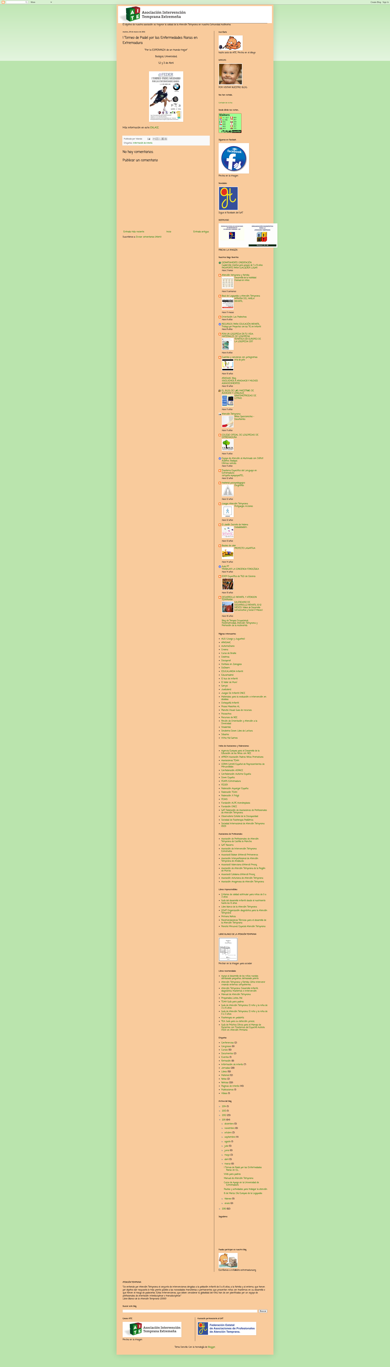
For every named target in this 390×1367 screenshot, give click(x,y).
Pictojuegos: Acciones (243, 506)
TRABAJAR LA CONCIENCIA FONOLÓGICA (240, 569)
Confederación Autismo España (236, 774)
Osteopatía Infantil (230, 703)
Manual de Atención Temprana (236, 994)
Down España (228, 777)
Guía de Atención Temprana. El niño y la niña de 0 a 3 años (244, 1013)
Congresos (226, 1046)
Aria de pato (239, 359)
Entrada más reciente (133, 231)
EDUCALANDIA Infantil (232, 671)
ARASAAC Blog (229, 378)
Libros (224, 1071)
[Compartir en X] (159, 138)
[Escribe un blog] (157, 138)
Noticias (224, 1082)
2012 (224, 1115)
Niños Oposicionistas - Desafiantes (244, 418)
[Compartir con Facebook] (162, 138)
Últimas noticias (229, 463)
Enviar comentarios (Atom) (148, 237)
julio (227, 1146)
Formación (226, 1061)
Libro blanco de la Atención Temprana (239, 906)
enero (227, 1203)
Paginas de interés (230, 1086)
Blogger (211, 1347)
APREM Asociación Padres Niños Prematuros (242, 757)
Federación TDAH (229, 792)
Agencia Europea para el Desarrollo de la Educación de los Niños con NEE (240, 752)
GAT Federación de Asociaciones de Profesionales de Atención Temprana (244, 812)
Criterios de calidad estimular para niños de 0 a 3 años (243, 896)
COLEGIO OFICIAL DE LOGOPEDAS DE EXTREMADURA (240, 436)
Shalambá (226, 727)
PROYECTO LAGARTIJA (244, 548)
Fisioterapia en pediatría (232, 1017)
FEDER (224, 785)
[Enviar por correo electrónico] (154, 138)
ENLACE (154, 127)
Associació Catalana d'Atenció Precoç (238, 874)
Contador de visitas (225, 103)
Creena (224, 649)
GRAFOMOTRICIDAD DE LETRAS (245, 397)
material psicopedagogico (233, 483)
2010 (224, 1209)
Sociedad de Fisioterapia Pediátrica (237, 820)
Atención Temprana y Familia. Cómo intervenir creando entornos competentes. (243, 983)
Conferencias (227, 1042)
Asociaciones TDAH (230, 760)
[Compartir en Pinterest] (165, 138)
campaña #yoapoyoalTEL (233, 475)
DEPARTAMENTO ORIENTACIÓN (237, 262)
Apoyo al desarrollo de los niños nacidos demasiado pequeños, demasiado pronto (240, 977)
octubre (228, 1132)
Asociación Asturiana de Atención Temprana (242, 878)
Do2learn (225, 667)
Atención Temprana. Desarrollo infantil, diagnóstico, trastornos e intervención (239, 990)
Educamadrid (227, 675)
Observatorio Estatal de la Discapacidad (239, 816)
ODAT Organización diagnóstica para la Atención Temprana (244, 912)
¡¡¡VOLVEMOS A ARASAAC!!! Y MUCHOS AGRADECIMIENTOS (240, 382)
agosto (228, 1141)
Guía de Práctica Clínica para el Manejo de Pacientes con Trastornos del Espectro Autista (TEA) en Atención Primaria (243, 1027)
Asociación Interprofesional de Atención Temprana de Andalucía (239, 860)
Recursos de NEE (229, 717)
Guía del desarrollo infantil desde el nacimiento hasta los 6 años (243, 902)
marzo (228, 1164)
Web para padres (232, 1174)
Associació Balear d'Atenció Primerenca (239, 854)
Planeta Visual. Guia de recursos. (236, 710)
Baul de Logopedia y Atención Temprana (241, 296)
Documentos (227, 1053)
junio (227, 1150)
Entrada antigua (201, 231)
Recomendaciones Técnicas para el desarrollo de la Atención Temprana (243, 921)
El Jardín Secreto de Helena (235, 524)
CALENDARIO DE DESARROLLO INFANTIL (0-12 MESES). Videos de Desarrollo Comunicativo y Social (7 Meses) (248, 606)
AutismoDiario (227, 646)
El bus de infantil (229, 678)
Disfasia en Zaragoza (231, 664)
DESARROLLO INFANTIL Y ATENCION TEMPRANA (239, 598)
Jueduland (226, 689)
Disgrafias (239, 485)
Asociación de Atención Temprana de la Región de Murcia (243, 870)
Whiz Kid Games (229, 738)
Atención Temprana (231, 414)
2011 (224, 1120)
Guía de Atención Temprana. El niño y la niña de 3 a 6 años (244, 1007)
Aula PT (225, 566)
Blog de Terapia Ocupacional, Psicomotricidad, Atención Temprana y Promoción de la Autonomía (239, 623)
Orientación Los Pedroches (234, 317)
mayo (227, 1155)
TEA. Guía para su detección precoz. (238, 1021)
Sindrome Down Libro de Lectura (237, 731)
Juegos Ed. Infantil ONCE (233, 693)
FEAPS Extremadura (231, 781)
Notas (224, 1079)
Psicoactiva (226, 714)
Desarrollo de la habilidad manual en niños (245, 279)
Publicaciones (227, 1089)
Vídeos (224, 1093)
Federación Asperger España (234, 788)
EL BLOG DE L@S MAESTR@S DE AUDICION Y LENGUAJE (238, 392)
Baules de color (229, 545)
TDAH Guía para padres (232, 1001)
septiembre (230, 1137)
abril (227, 1159)
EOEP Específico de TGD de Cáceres (238, 576)
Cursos (224, 1050)
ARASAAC (226, 642)
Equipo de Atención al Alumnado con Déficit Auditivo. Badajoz (242, 459)
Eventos (225, 1057)
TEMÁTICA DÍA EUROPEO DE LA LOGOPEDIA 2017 (247, 340)
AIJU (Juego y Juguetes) (233, 639)
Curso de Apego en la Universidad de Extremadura (241, 1184)
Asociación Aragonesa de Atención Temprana (242, 881)
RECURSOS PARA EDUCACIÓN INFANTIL (241, 324)
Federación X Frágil (230, 795)
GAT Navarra (227, 845)
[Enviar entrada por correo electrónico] (149, 138)
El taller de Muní (229, 682)
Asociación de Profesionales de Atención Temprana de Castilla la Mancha (240, 840)
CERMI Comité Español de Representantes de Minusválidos (242, 765)
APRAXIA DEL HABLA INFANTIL (244, 300)
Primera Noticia (228, 916)
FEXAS (224, 799)
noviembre (230, 1128)
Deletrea (225, 657)
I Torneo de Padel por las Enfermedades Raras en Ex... (243, 1169)
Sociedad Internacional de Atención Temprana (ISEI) (242, 825)
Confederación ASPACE (232, 770)
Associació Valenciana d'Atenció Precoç (239, 864)
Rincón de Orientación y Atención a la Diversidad (239, 722)
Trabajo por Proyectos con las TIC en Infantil (241, 326)
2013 (224, 1111)
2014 (224, 1106)
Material (225, 1075)
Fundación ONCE (229, 806)
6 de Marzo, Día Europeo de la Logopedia (243, 1193)
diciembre (229, 1124)
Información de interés (142, 143)
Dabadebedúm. (240, 527)
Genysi (224, 686)
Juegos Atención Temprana (235, 503)
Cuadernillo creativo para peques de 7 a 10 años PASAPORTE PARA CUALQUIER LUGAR (242, 266)
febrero (228, 1198)
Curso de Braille (228, 653)
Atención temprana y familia (235, 275)
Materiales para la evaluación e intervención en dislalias (243, 698)
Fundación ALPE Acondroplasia (235, 803)
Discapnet (226, 660)
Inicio (169, 231)
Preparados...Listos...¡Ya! (231, 998)
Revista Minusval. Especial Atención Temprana (243, 926)
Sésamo (225, 734)
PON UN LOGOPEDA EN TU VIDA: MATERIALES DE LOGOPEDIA (237, 335)
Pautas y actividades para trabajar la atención (245, 1189)
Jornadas (225, 1068)
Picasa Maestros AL (230, 706)
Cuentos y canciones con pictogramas (239, 357)
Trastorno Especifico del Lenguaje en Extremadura (239, 472)
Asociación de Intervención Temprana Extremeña (239, 850)
